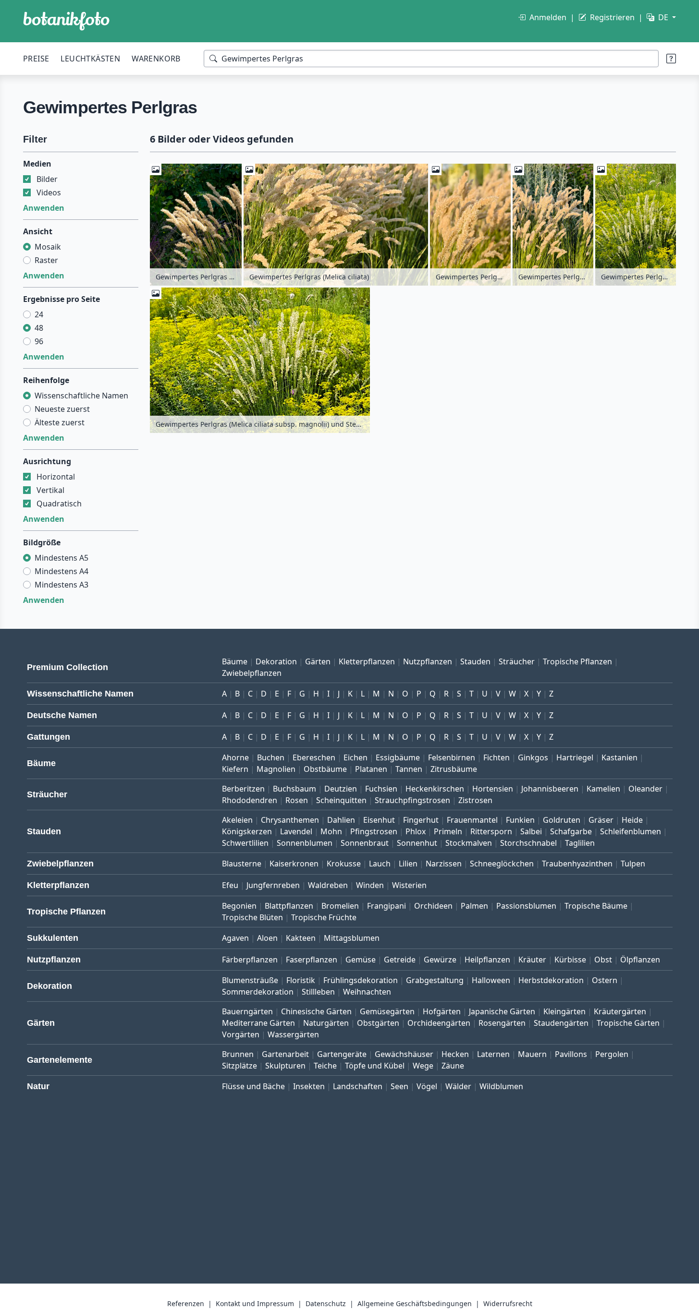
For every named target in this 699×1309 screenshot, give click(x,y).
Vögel (427, 1086)
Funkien (520, 820)
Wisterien (409, 885)
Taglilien (580, 843)
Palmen (474, 906)
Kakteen (301, 938)
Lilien (408, 863)
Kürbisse (570, 959)
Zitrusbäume (453, 769)
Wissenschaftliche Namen (81, 395)
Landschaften (357, 1086)
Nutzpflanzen (427, 661)
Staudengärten (561, 1023)
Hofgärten (442, 1011)
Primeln (448, 831)
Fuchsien (381, 788)
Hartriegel (574, 757)
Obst (603, 959)
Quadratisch (59, 503)
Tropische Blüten (252, 917)
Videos (49, 192)
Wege (423, 1065)
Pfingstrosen (373, 831)
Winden (370, 885)
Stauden (475, 661)
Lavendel (296, 831)
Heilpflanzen (487, 959)
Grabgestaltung (435, 980)
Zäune (452, 1065)
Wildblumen (501, 1086)
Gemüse (360, 959)
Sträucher (517, 661)
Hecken (455, 1054)
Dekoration (276, 661)
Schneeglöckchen (502, 863)
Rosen (296, 800)
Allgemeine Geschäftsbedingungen (414, 1303)
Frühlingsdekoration (360, 980)
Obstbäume (325, 769)
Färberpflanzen (250, 959)
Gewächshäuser (404, 1054)
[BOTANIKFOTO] (66, 21)
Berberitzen (243, 788)
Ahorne (235, 757)
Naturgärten (326, 1023)
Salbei (531, 831)
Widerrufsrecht (507, 1303)
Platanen (371, 769)
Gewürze (440, 959)
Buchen (270, 757)
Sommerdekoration (258, 991)
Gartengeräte (342, 1054)
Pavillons (571, 1054)
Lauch (380, 863)
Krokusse (344, 863)
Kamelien (603, 788)
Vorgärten (240, 1034)
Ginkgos (533, 757)
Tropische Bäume (595, 906)
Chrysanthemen (290, 820)
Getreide (400, 959)
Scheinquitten (341, 800)
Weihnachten (367, 991)
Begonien (239, 906)
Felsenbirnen (451, 757)
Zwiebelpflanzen (252, 673)
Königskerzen (247, 831)
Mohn (331, 831)
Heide (632, 820)
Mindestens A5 (61, 557)
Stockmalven (468, 843)
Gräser (601, 820)
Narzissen (444, 863)
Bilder (47, 179)
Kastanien (619, 757)
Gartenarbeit (285, 1054)
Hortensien (492, 788)
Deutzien (340, 788)
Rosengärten (502, 1023)
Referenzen (185, 1303)
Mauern (532, 1054)
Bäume (234, 661)
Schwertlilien (245, 843)
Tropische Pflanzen (577, 661)
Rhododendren (249, 800)
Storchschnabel (528, 843)
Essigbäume (398, 757)
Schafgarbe (571, 831)
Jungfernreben (273, 885)
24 (39, 314)
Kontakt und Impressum (255, 1303)
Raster (46, 260)
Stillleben (318, 991)
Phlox (415, 831)
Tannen (408, 769)
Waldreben (328, 885)
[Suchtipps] (671, 58)
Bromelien (340, 906)
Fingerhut (421, 820)
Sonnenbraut (365, 843)
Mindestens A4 (61, 571)
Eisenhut (379, 820)
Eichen (355, 757)
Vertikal (50, 490)
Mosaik (48, 246)
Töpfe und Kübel (375, 1065)
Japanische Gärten (502, 1011)
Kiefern (235, 769)
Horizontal (56, 476)
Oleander (645, 788)
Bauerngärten (247, 1011)
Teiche (325, 1065)
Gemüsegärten (387, 1011)
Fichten (496, 757)
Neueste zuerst (62, 409)
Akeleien (237, 820)
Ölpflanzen (640, 959)
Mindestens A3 (61, 584)
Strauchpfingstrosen (412, 800)
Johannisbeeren (549, 788)
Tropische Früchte (323, 917)
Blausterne (241, 863)
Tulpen (633, 863)
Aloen (267, 938)
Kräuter (532, 959)
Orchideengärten (438, 1023)
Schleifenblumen (630, 831)
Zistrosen (475, 800)
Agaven (235, 938)
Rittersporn (491, 831)
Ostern (604, 980)
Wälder (458, 1086)
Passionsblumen (526, 906)
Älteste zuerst (60, 422)
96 (39, 341)
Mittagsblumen (352, 938)
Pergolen (611, 1054)
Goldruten (561, 820)
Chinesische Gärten (316, 1011)
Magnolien (276, 769)
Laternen (493, 1054)
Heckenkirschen (434, 788)
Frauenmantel (472, 820)
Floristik (300, 980)
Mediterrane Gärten (258, 1023)
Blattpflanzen (289, 906)
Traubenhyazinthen (577, 863)
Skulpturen (285, 1065)
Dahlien (341, 820)
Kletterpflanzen (367, 661)
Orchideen (433, 906)
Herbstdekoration (551, 980)
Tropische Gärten (628, 1023)
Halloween (491, 980)
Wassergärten (293, 1034)
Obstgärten (378, 1023)
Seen (399, 1086)
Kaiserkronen (294, 863)
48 (39, 328)
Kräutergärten (620, 1011)
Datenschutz (326, 1303)
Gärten (318, 661)
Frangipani (386, 906)
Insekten (309, 1086)
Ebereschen (314, 757)
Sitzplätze (239, 1065)
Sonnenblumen (304, 843)
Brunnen (238, 1054)
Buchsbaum (294, 788)
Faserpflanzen (311, 959)
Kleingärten (564, 1011)
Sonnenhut (417, 843)
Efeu (230, 885)
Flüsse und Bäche (253, 1086)
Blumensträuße (250, 980)
